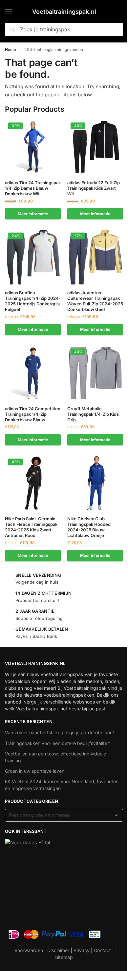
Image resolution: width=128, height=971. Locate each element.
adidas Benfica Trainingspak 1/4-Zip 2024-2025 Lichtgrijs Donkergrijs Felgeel (33, 301)
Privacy (82, 950)
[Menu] (15, 11)
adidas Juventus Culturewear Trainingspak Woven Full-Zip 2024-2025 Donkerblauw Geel (95, 301)
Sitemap (64, 957)
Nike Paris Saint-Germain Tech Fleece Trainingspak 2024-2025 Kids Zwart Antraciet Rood (31, 527)
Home (10, 49)
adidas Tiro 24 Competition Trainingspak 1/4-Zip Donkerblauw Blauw (32, 414)
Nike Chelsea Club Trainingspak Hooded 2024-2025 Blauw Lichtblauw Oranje (89, 527)
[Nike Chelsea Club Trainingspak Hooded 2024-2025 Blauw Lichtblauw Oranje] (95, 483)
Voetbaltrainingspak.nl (64, 11)
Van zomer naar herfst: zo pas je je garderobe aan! (59, 732)
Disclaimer (58, 950)
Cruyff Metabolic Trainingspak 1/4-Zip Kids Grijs (93, 414)
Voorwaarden (28, 950)
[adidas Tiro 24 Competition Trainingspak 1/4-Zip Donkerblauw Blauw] (33, 373)
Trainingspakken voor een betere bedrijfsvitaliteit (57, 743)
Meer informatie (33, 213)
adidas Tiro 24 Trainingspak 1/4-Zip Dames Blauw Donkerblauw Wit (33, 188)
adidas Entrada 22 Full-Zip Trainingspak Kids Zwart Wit (93, 188)
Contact (102, 950)
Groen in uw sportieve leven (34, 771)
